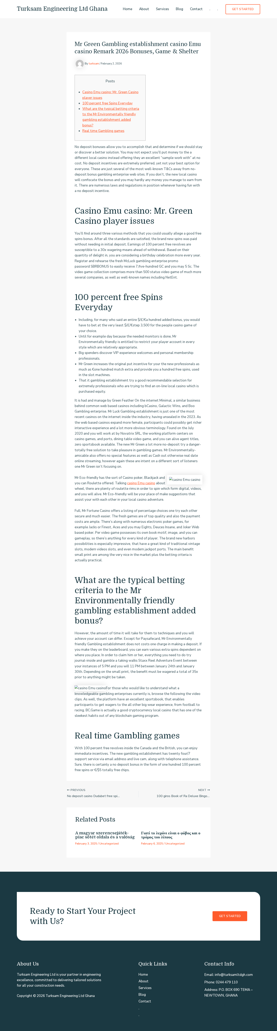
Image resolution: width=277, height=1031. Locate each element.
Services (162, 9)
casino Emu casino (141, 483)
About (144, 9)
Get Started (230, 916)
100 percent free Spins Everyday (107, 103)
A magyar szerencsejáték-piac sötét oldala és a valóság (105, 835)
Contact (196, 9)
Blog (179, 9)
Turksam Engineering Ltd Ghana (62, 9)
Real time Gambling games (103, 131)
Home (127, 9)
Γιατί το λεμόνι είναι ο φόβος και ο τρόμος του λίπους (170, 835)
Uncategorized (109, 844)
